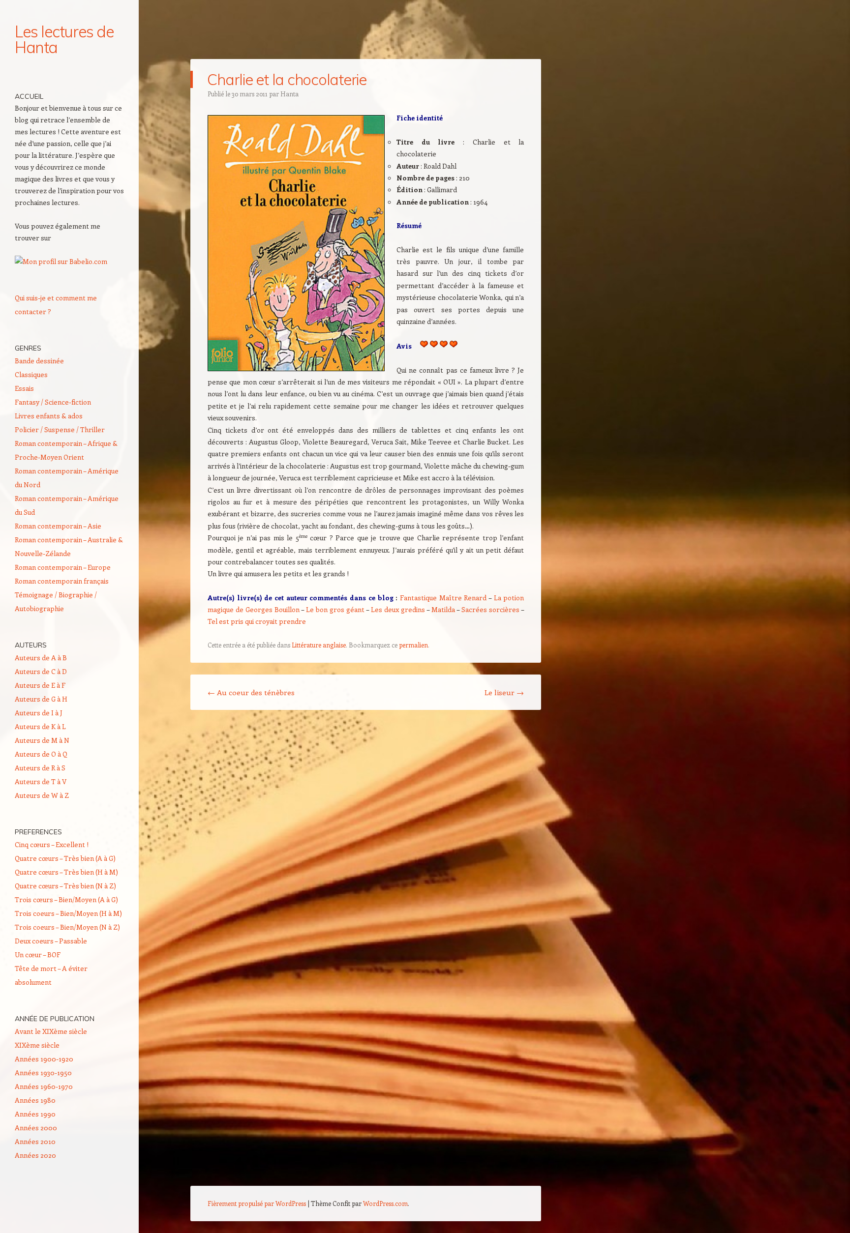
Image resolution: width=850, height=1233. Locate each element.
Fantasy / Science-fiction (53, 402)
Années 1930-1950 (43, 1072)
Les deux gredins (398, 609)
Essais (24, 388)
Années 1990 (35, 1113)
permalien (413, 645)
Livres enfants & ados (49, 415)
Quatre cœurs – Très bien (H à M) (66, 872)
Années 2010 (35, 1141)
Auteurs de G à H (41, 699)
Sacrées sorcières (490, 609)
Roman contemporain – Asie (58, 525)
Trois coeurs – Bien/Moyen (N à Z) (67, 927)
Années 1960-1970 (44, 1086)
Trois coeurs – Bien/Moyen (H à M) (68, 913)
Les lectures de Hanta (64, 39)
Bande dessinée (39, 360)
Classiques (31, 374)
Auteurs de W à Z (42, 795)
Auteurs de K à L (40, 726)
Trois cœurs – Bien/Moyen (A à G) (66, 899)
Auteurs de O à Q (41, 754)
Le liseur (504, 692)
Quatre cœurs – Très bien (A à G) (65, 858)
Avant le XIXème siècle (51, 1031)
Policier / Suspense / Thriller (60, 429)
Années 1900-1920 (44, 1058)
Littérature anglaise (319, 645)
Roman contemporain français (62, 581)
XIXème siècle (37, 1045)
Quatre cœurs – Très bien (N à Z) (65, 885)
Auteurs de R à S (40, 767)
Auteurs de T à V (40, 781)
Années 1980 (35, 1100)
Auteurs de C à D (41, 671)
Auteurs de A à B (41, 657)
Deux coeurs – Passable (51, 940)
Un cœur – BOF (38, 954)
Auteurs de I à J (38, 712)
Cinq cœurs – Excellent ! (52, 844)
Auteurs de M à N (42, 740)
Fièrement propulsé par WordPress (257, 1203)
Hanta (289, 93)
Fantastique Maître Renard (443, 597)
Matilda (443, 609)
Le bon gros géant (335, 609)
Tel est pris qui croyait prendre (257, 621)
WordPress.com (385, 1203)
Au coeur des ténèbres (251, 692)
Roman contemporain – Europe (63, 567)
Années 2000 (36, 1127)
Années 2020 (35, 1155)
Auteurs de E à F (40, 685)
